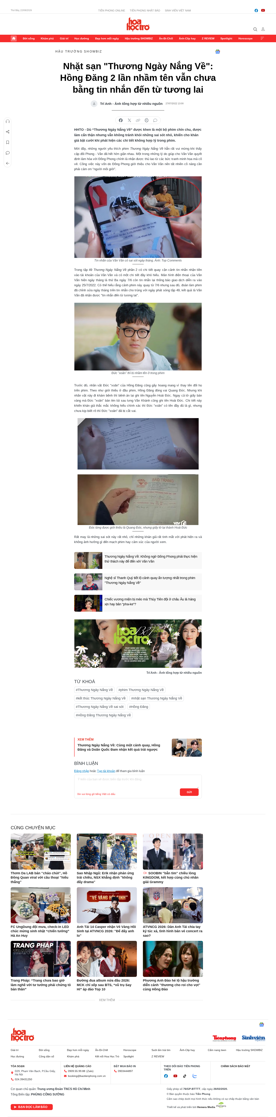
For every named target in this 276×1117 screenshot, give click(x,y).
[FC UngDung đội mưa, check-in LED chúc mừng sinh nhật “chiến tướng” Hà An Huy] (41, 905)
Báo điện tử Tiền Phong (138, 24)
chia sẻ (120, 120)
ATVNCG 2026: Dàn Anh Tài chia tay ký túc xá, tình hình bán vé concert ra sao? (172, 931)
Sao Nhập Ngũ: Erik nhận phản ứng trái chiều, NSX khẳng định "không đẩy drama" (105, 877)
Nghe (7, 121)
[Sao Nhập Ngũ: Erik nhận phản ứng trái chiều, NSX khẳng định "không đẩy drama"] (107, 852)
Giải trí (64, 38)
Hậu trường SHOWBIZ (139, 38)
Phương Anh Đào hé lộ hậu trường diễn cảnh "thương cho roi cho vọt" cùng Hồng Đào (171, 985)
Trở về (7, 163)
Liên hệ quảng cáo (77, 1066)
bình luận (155, 120)
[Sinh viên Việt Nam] (253, 1038)
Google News (218, 52)
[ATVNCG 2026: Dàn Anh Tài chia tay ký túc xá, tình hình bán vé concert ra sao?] (173, 905)
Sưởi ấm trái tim (161, 1050)
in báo (146, 120)
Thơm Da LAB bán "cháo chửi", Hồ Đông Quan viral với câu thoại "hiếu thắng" (39, 877)
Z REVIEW (208, 38)
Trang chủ (14, 38)
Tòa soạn (17, 1066)
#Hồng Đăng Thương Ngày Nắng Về (103, 715)
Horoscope (245, 38)
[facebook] (256, 11)
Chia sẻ (7, 132)
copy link (138, 120)
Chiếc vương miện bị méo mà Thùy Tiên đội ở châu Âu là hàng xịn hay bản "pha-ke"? (150, 601)
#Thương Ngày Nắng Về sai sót (100, 707)
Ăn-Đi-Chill (166, 38)
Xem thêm (262, 38)
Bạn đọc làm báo (32, 1107)
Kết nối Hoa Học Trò (107, 1056)
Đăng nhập (81, 771)
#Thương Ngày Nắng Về (94, 690)
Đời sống (29, 38)
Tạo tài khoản (106, 771)
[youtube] (263, 11)
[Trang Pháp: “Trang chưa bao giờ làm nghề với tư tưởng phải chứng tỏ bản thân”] (41, 959)
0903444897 (125, 1071)
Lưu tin (7, 142)
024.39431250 (23, 1079)
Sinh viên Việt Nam (178, 10)
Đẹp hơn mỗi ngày (107, 38)
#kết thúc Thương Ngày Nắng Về (101, 698)
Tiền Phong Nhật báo (145, 10)
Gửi (189, 792)
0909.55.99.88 (76, 1071)
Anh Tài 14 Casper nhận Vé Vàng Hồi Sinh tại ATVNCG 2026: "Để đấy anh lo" (106, 931)
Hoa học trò (22, 1034)
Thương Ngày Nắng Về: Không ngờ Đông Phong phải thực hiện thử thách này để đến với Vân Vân (151, 559)
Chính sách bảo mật (235, 1066)
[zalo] (197, 1076)
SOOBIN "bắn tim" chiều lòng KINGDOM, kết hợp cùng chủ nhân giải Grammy (170, 877)
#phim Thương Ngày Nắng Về (141, 690)
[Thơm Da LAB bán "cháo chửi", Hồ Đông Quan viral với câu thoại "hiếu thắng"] (41, 852)
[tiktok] (186, 1076)
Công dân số (46, 1056)
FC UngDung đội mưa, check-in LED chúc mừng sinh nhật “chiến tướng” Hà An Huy (40, 931)
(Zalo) (90, 1071)
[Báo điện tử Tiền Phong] (224, 1038)
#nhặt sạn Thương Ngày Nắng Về (156, 698)
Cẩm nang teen (217, 1050)
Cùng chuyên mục (33, 827)
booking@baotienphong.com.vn (87, 1075)
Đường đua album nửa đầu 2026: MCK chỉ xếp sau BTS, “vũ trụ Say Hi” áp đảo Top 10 (104, 985)
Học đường (81, 38)
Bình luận (7, 153)
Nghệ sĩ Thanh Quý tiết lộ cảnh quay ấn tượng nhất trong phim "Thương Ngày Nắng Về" (150, 580)
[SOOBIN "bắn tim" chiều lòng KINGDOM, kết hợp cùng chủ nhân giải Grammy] (173, 852)
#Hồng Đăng (138, 707)
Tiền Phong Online (111, 10)
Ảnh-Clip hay (187, 38)
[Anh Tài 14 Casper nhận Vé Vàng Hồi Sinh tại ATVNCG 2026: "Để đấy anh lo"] (107, 905)
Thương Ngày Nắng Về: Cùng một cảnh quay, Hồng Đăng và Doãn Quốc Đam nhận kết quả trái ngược (119, 747)
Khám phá (47, 38)
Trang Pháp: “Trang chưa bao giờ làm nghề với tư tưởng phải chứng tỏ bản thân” (41, 985)
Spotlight (226, 38)
